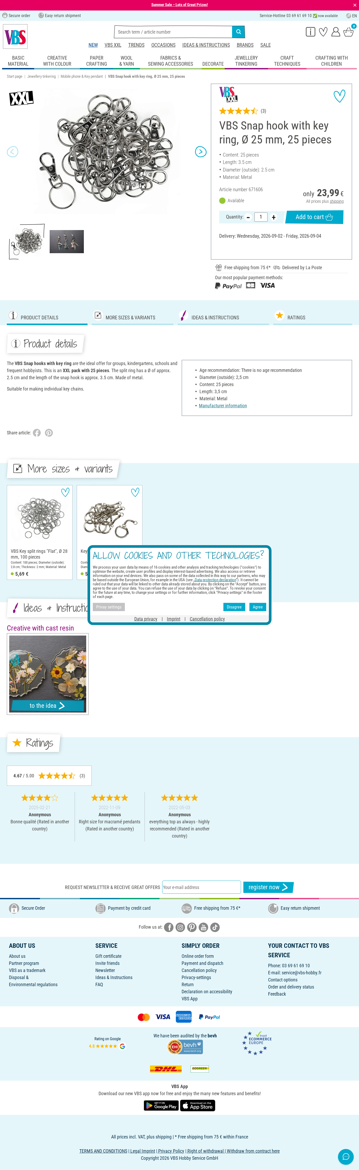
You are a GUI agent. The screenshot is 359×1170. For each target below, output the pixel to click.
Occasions (163, 45)
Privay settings (108, 606)
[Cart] (348, 31)
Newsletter (105, 970)
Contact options (283, 979)
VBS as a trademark (27, 970)
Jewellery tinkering (41, 76)
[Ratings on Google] (108, 1043)
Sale (265, 45)
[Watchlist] (323, 31)
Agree (258, 606)
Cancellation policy (199, 970)
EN (354, 15)
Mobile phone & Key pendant (82, 76)
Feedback (277, 994)
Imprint (173, 619)
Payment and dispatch (202, 963)
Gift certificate (108, 956)
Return (188, 984)
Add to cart (310, 217)
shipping (337, 201)
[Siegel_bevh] (185, 1046)
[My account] (336, 31)
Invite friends (107, 963)
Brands (245, 45)
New (93, 45)
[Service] (310, 31)
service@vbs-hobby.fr (301, 972)
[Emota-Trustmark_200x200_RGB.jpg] (256, 1043)
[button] (12, 151)
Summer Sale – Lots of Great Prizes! (179, 4)
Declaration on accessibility (207, 991)
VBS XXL (113, 45)
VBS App (190, 998)
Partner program (24, 963)
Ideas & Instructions (206, 45)
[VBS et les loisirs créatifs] (15, 36)
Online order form (198, 956)
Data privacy (145, 619)
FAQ (99, 984)
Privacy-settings (196, 977)
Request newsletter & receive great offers (112, 887)
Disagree (234, 606)
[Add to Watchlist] (339, 96)
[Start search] (238, 31)
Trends (136, 45)
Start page (14, 76)
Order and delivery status (291, 987)
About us (17, 956)
